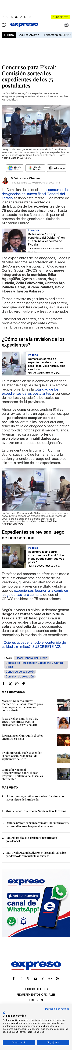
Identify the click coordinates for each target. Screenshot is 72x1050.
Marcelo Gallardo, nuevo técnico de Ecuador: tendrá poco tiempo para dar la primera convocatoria (22, 705)
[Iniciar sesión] (66, 25)
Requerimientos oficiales (36, 994)
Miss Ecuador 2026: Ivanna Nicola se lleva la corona (36, 811)
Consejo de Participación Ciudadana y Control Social (34, 664)
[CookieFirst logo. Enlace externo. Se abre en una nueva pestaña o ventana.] (4, 1012)
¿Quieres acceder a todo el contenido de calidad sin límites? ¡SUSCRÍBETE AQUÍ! (34, 644)
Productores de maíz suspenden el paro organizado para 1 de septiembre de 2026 (22, 756)
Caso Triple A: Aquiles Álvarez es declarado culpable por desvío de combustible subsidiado (36, 854)
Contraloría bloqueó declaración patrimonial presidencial (32, 839)
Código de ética (36, 989)
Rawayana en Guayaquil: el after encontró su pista (22, 737)
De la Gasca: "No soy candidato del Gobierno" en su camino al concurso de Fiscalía (46, 239)
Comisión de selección (20, 676)
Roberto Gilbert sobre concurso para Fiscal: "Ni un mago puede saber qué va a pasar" (46, 557)
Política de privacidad (57, 1008)
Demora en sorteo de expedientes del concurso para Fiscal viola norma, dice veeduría (46, 364)
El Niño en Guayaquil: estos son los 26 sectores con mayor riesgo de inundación (35, 797)
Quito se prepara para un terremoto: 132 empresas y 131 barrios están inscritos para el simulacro (38, 824)
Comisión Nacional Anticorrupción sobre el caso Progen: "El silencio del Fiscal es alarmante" (22, 774)
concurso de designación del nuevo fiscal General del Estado (35, 194)
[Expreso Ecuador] (36, 968)
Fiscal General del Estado (31, 658)
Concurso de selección (20, 671)
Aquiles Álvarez (29, 35)
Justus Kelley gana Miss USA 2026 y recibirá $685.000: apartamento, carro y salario (20, 722)
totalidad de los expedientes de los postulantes (30, 391)
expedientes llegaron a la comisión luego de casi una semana (35, 592)
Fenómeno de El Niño (57, 35)
